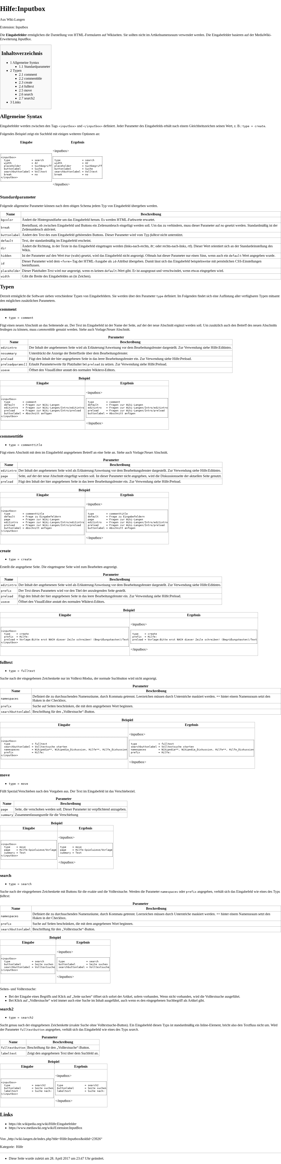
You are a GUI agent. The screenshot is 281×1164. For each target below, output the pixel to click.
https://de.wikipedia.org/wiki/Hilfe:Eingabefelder (42, 1124)
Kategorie (7, 1147)
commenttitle (46, 329)
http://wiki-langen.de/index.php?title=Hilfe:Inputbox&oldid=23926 (54, 1139)
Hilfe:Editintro (221, 347)
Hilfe (19, 1147)
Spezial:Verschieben (21, 791)
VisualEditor (53, 370)
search (133, 1029)
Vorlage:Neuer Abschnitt (112, 329)
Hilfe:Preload (181, 359)
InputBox (24, 39)
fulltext (154, 235)
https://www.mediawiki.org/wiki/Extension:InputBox (45, 1128)
